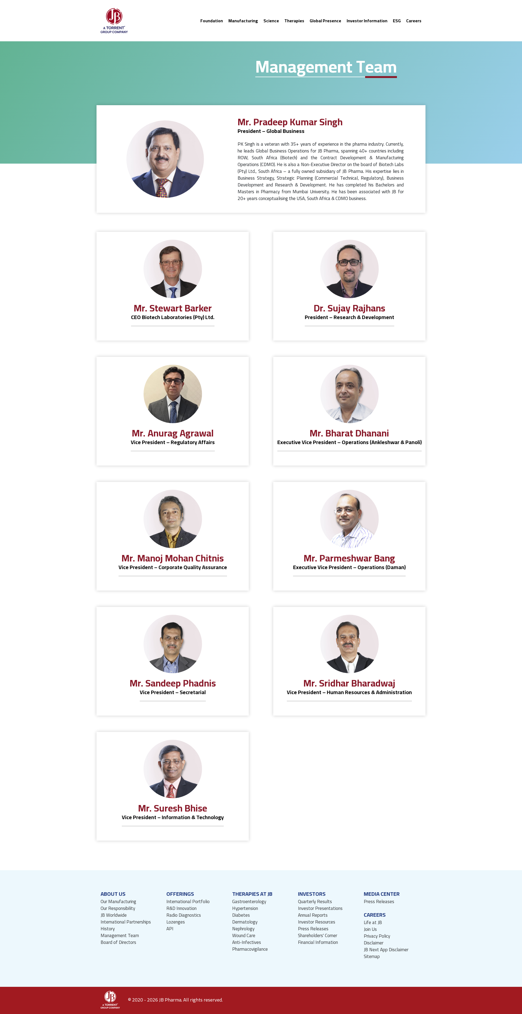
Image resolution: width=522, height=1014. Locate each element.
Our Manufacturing (118, 901)
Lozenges (175, 922)
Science (271, 21)
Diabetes (241, 915)
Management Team (120, 935)
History (108, 928)
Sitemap (372, 956)
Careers (413, 21)
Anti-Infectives (246, 942)
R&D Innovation (181, 908)
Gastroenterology (249, 901)
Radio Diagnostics (183, 915)
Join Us (370, 929)
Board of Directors (118, 942)
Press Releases (313, 928)
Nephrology (243, 928)
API (169, 928)
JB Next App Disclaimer (386, 949)
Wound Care (243, 935)
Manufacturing (243, 21)
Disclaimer (373, 943)
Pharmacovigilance (250, 949)
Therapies (294, 21)
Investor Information (367, 21)
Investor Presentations (320, 908)
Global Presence (325, 21)
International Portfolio (188, 901)
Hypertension (245, 908)
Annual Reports (313, 915)
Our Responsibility (118, 908)
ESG (397, 21)
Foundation (211, 21)
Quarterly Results (315, 901)
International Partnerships (126, 922)
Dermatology (244, 922)
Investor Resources (316, 922)
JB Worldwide (114, 915)
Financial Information (318, 942)
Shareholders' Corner (317, 935)
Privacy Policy (377, 936)
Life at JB (373, 922)
